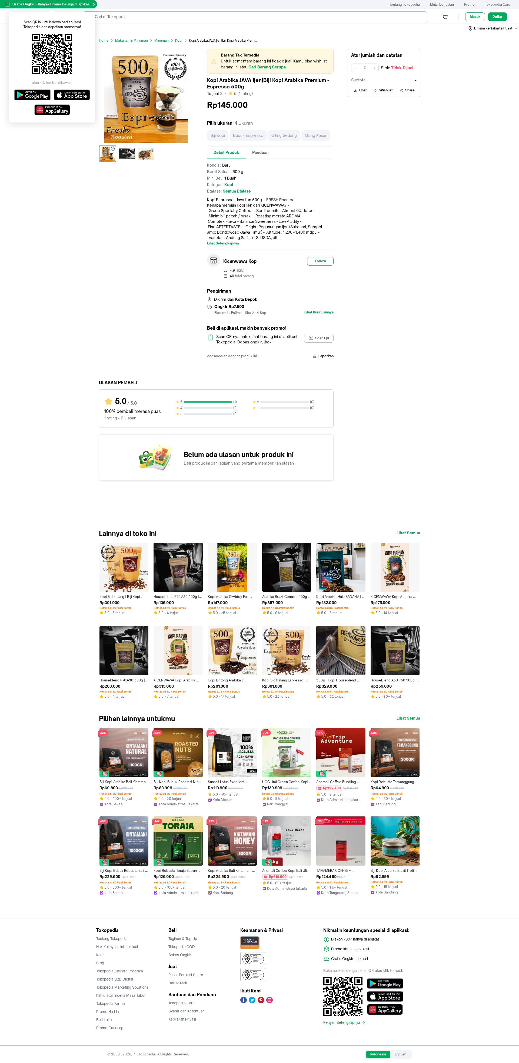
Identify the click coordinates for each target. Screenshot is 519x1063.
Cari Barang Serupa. (267, 67)
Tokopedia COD (181, 947)
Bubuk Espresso (248, 135)
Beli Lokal (104, 1020)
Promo (469, 4)
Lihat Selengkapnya (223, 243)
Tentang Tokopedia (404, 4)
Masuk (475, 17)
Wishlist (386, 90)
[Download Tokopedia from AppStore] (385, 996)
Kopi (178, 40)
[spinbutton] (365, 68)
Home (104, 40)
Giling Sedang (284, 135)
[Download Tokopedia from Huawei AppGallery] (385, 1009)
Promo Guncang (109, 1028)
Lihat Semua (408, 533)
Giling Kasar (316, 135)
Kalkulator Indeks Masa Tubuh (121, 995)
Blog (100, 963)
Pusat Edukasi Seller (185, 975)
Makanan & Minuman (131, 40)
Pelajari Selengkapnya (341, 1023)
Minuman (161, 40)
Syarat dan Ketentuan (186, 1011)
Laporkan (326, 356)
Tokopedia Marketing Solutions (122, 987)
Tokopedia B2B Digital (114, 979)
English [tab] (400, 1054)
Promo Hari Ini (107, 1011)
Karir (100, 955)
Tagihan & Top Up (182, 938)
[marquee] (270, 61)
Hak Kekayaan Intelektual (117, 947)
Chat (363, 90)
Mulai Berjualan (442, 4)
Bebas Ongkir (179, 955)
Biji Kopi (218, 135)
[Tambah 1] (374, 68)
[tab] (226, 152)
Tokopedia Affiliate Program (119, 971)
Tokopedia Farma (110, 1003)
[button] (493, 28)
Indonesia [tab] (378, 1054)
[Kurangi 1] (355, 68)
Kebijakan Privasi (182, 1019)
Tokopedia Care (497, 4)
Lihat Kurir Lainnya (319, 312)
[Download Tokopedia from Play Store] (385, 983)
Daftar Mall (177, 983)
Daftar (498, 17)
